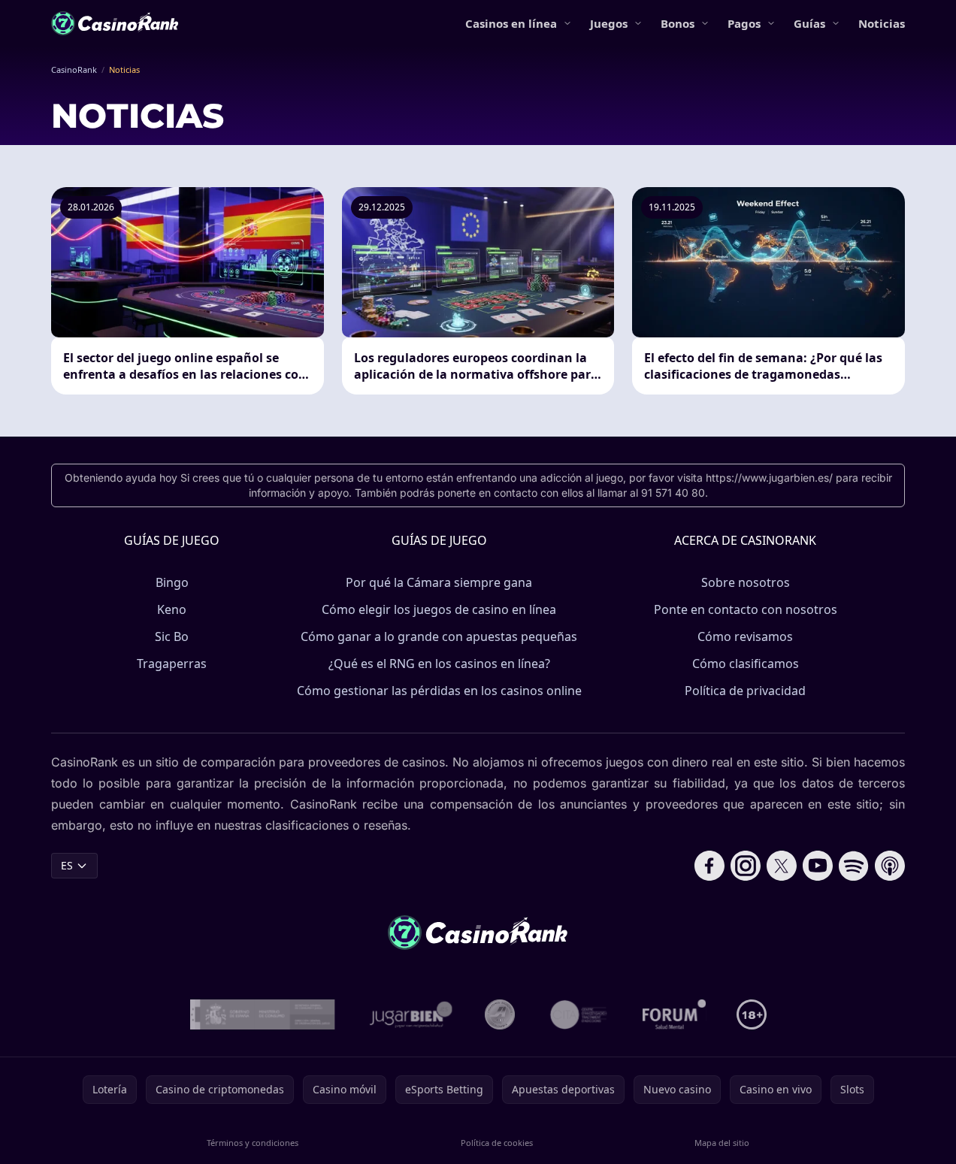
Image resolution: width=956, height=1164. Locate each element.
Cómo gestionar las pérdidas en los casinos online (439, 690)
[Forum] (674, 1014)
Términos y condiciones (252, 1142)
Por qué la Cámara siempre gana (439, 582)
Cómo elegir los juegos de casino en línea (439, 609)
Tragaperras (172, 663)
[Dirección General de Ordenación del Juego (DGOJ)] (262, 1014)
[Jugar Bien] (410, 1014)
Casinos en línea (511, 23)
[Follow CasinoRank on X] (782, 866)
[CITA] (579, 1014)
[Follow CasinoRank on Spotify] (854, 866)
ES (67, 865)
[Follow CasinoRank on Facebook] (709, 866)
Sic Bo (172, 636)
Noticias (881, 23)
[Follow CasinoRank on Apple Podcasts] (890, 866)
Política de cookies (497, 1142)
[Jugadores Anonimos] (500, 1014)
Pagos (744, 23)
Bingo (172, 582)
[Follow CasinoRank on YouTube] (818, 866)
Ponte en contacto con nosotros (745, 609)
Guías (809, 23)
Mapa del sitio (721, 1142)
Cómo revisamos (745, 636)
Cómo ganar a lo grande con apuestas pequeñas (439, 636)
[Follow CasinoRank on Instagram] (746, 866)
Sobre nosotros (745, 582)
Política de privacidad (745, 690)
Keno (171, 609)
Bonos (677, 23)
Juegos (609, 23)
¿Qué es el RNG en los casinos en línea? (439, 663)
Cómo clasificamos (745, 663)
